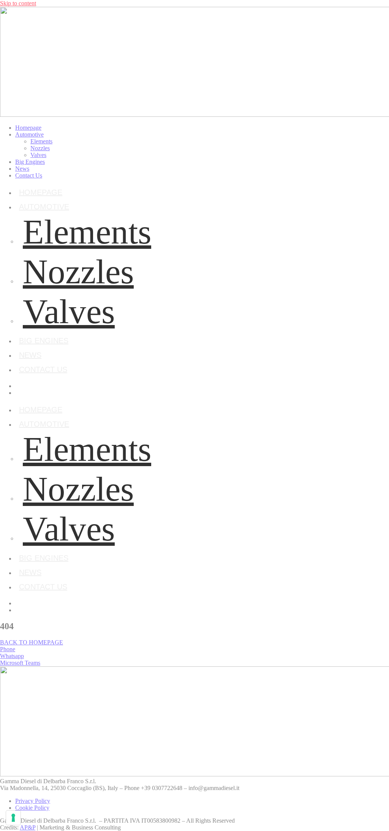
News (22, 168)
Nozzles (40, 148)
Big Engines (30, 162)
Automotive (29, 134)
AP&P (27, 827)
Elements (41, 141)
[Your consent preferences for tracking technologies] (13, 818)
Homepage (28, 127)
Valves (38, 155)
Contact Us (28, 175)
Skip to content (18, 3)
